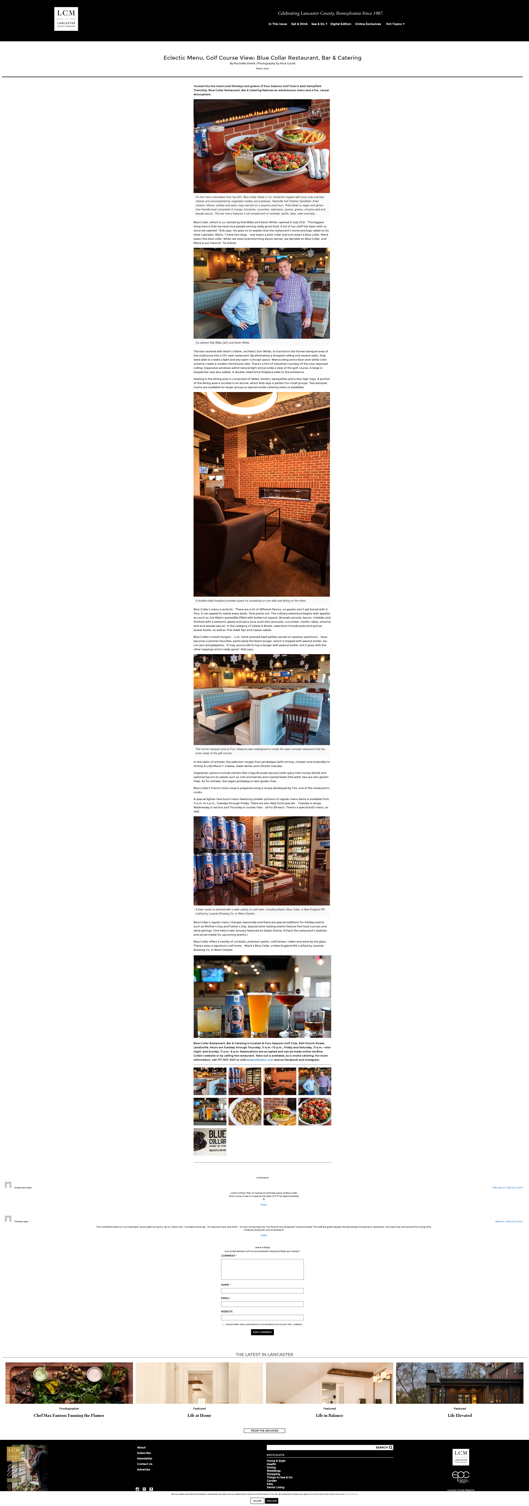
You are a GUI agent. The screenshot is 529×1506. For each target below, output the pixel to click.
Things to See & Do (280, 1477)
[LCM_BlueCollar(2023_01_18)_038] (280, 1082)
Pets (270, 1484)
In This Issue (278, 24)
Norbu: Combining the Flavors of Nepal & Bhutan (199, 1415)
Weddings (274, 1470)
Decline (272, 1501)
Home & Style (276, 1460)
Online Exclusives (368, 24)
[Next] (325, 997)
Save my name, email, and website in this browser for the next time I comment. (264, 1324)
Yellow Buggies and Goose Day (460, 1415)
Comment (229, 1256)
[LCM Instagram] (137, 1490)
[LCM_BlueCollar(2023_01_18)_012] (280, 1112)
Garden (272, 1480)
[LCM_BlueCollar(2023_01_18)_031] (210, 1112)
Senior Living (275, 1487)
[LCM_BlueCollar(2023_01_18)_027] (245, 1112)
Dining (271, 1467)
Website (227, 1311)
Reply (264, 1204)
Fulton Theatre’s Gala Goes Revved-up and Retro (329, 1415)
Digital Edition (340, 24)
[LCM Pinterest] (144, 1490)
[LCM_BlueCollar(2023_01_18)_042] (245, 1082)
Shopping (273, 1474)
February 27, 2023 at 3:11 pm (507, 1187)
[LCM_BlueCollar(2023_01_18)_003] (210, 1142)
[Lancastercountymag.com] (461, 1465)
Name (226, 1285)
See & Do (318, 24)
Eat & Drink (299, 24)
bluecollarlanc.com (260, 1059)
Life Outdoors (69, 1415)
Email (226, 1298)
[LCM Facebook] (151, 1490)
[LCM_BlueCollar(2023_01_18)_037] (314, 1082)
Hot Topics (394, 24)
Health (271, 1464)
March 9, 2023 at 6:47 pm (509, 1221)
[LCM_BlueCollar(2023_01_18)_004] (314, 1112)
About (141, 1447)
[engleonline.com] (461, 1483)
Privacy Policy (351, 1494)
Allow (257, 1501)
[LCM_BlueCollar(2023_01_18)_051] (210, 1082)
